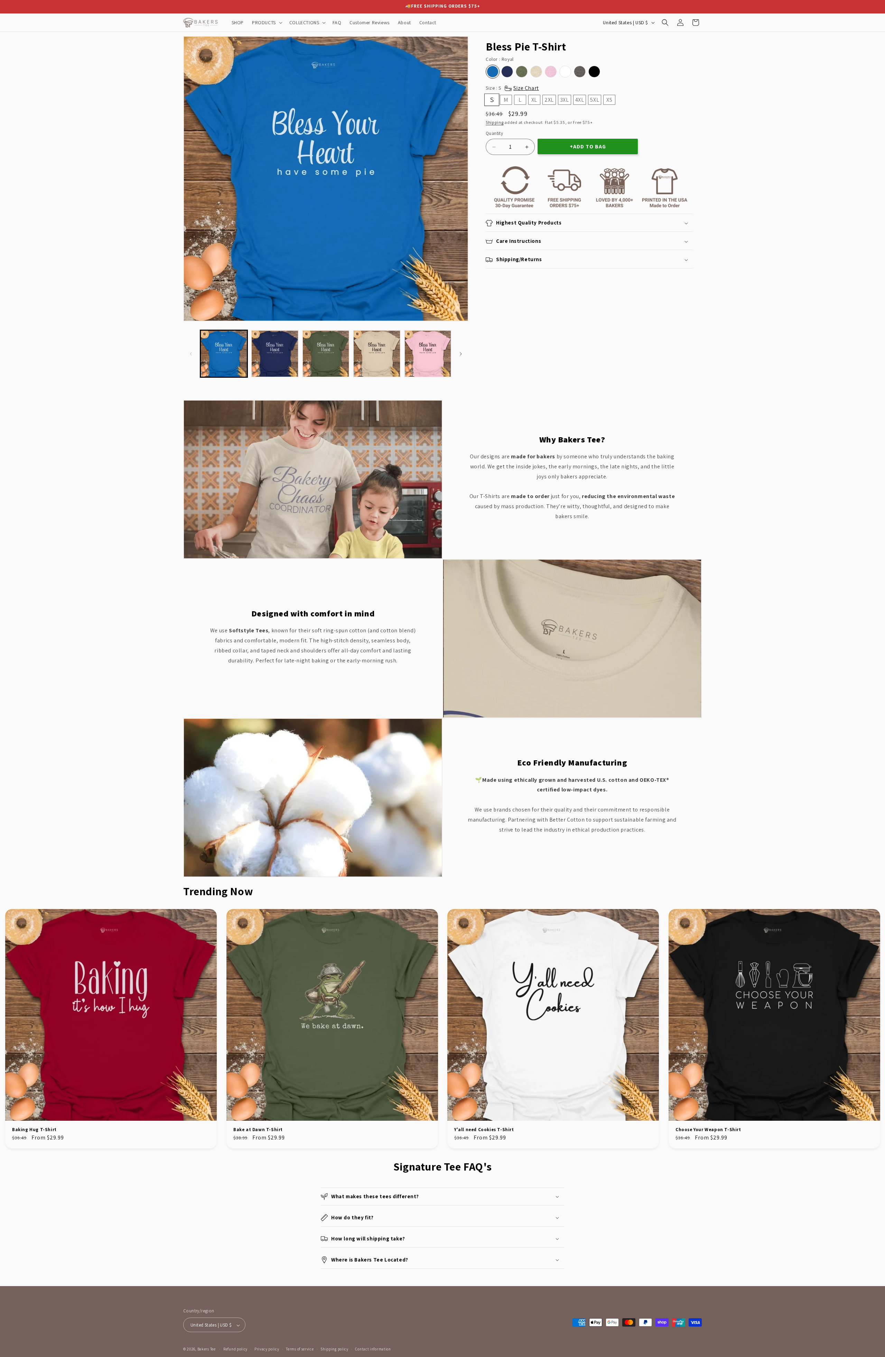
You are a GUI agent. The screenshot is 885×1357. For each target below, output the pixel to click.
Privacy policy (266, 1349)
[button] (266, 22)
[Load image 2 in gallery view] (274, 353)
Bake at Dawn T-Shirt (258, 1129)
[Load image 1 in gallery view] (224, 353)
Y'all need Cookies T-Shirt (484, 1129)
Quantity (494, 133)
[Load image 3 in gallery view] (326, 353)
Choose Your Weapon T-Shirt (708, 1129)
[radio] (493, 72)
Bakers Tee (206, 1349)
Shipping (495, 122)
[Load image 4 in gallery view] (376, 353)
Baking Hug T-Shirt (34, 1129)
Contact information (373, 1349)
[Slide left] (190, 353)
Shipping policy (334, 1349)
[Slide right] (460, 353)
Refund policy (235, 1349)
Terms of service (300, 1349)
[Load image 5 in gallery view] (427, 353)
